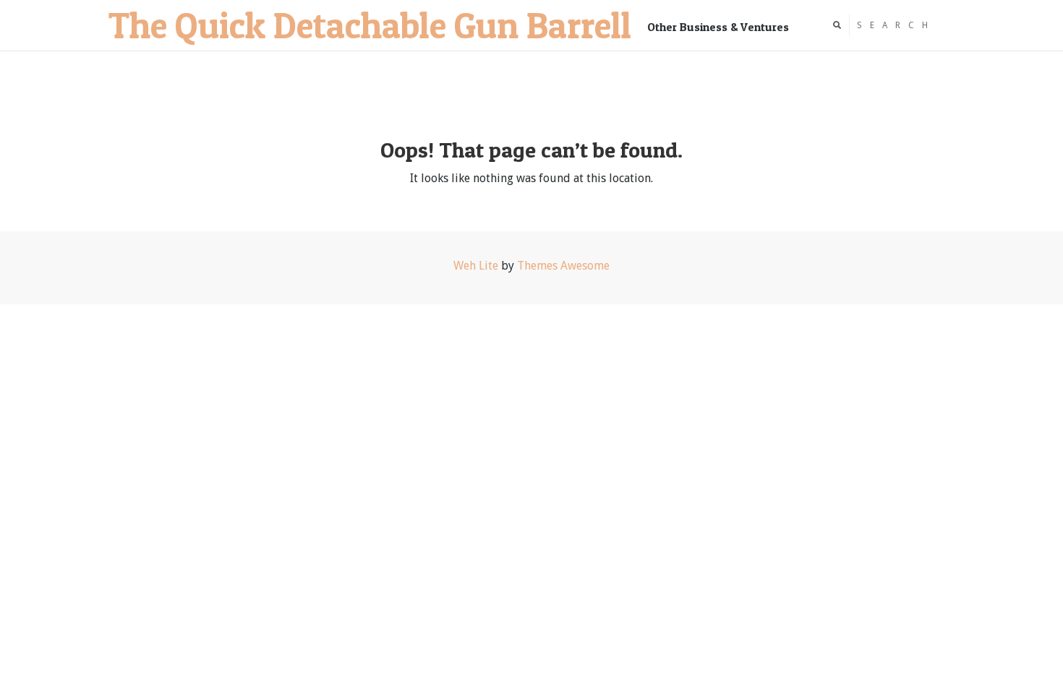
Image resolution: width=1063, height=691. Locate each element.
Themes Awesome (563, 265)
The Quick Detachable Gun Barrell (369, 25)
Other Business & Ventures (718, 27)
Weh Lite (475, 265)
